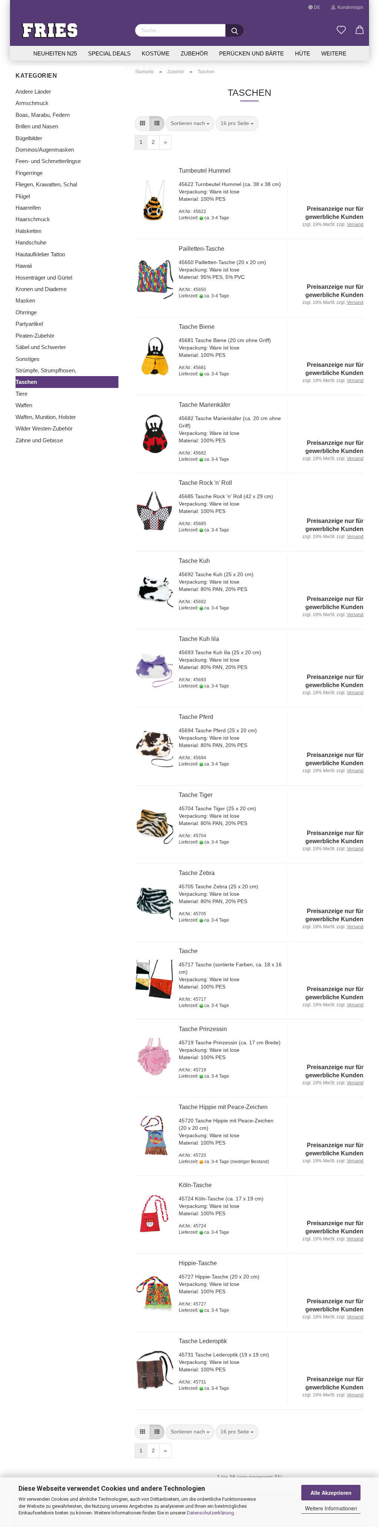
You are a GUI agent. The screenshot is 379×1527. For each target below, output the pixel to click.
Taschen (26, 382)
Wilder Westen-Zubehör (44, 428)
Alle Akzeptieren (331, 1492)
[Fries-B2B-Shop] (70, 30)
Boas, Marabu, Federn (43, 115)
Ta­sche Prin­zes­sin (203, 1029)
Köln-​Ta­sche (195, 1185)
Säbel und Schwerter (41, 347)
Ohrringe (26, 312)
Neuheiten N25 (55, 53)
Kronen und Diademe (41, 289)
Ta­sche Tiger (195, 795)
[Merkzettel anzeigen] (341, 30)
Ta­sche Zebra (197, 873)
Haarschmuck (33, 219)
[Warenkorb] (360, 30)
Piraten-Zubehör (35, 335)
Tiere (21, 394)
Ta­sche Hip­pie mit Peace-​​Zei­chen (223, 1107)
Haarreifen (28, 208)
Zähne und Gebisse (39, 440)
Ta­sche (188, 951)
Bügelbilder (29, 138)
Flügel (23, 196)
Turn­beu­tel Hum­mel (205, 171)
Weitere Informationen (331, 1508)
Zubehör (194, 53)
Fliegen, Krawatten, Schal (46, 184)
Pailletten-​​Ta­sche (201, 249)
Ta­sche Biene (197, 327)
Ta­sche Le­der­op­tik (203, 1341)
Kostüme (156, 53)
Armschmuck (32, 103)
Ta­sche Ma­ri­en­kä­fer (204, 405)
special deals (109, 53)
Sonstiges (28, 359)
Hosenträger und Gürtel (44, 277)
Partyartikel (29, 324)
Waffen (24, 405)
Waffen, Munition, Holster (46, 417)
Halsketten (28, 231)
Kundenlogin (349, 7)
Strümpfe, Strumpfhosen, (46, 370)
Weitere (333, 53)
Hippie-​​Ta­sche (198, 1263)
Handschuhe (31, 242)
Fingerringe (29, 173)
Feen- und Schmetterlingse (48, 161)
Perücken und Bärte (251, 53)
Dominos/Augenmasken (45, 149)
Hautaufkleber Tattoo (40, 254)
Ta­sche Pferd (196, 717)
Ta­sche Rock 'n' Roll (205, 483)
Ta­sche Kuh (194, 561)
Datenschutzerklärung (210, 1513)
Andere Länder (33, 91)
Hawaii (24, 266)
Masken (25, 300)
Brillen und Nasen (37, 126)
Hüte (302, 53)
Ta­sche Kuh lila (199, 639)
